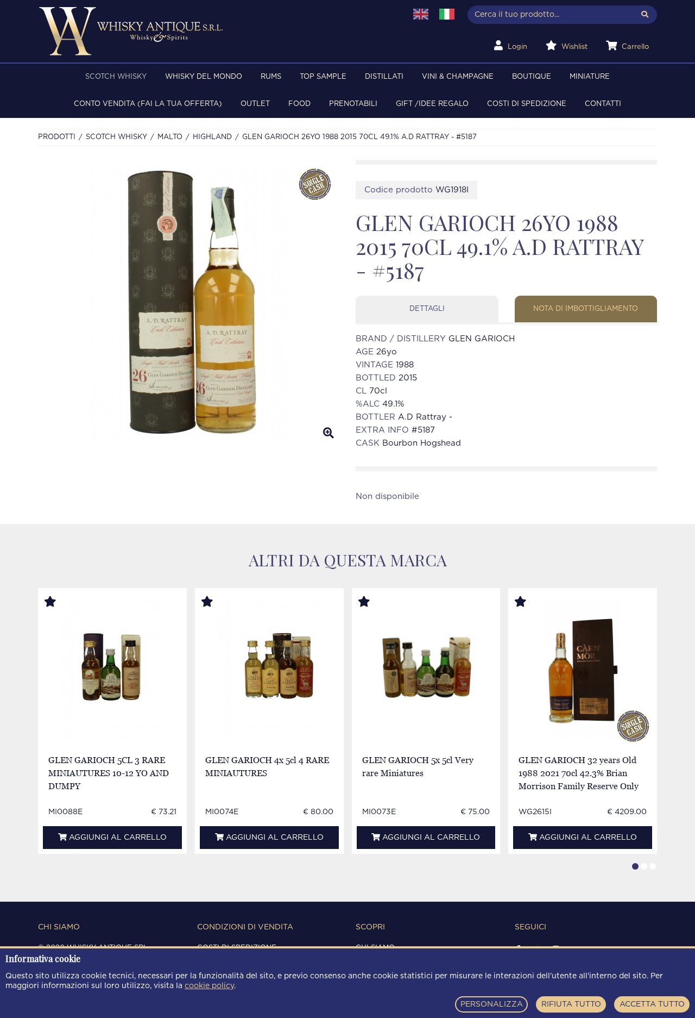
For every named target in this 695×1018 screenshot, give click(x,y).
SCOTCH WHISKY (116, 76)
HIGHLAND (212, 137)
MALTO (169, 137)
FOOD (299, 104)
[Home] (215, 31)
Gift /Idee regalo (432, 104)
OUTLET (255, 104)
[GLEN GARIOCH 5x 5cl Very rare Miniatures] (426, 669)
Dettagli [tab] (427, 309)
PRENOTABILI (353, 104)
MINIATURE (590, 76)
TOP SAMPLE (323, 76)
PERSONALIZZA (491, 1004)
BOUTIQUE (531, 76)
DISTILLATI (384, 76)
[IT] (447, 14)
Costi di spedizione (526, 104)
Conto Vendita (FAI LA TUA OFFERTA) (148, 104)
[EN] (421, 14)
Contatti (603, 104)
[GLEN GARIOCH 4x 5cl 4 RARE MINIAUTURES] (269, 669)
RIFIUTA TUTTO (571, 1004)
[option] (188, 303)
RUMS (271, 76)
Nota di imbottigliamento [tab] (585, 309)
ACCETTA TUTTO (652, 1004)
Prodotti (56, 137)
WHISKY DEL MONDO (203, 76)
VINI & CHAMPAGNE (458, 76)
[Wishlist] (60, 602)
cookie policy (209, 986)
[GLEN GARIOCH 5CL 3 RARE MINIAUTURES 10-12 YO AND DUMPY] (112, 669)
